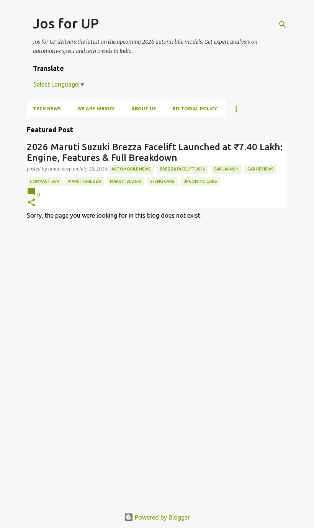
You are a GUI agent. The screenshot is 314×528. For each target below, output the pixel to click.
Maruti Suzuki (125, 181)
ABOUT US (143, 108)
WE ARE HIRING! (95, 108)
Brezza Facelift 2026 (182, 169)
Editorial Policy (195, 108)
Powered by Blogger (161, 517)
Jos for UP (66, 23)
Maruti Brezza (84, 181)
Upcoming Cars (200, 181)
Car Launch (226, 169)
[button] (31, 203)
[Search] (282, 24)
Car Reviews (260, 169)
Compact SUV (44, 181)
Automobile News (131, 169)
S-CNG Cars (162, 181)
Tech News (47, 108)
